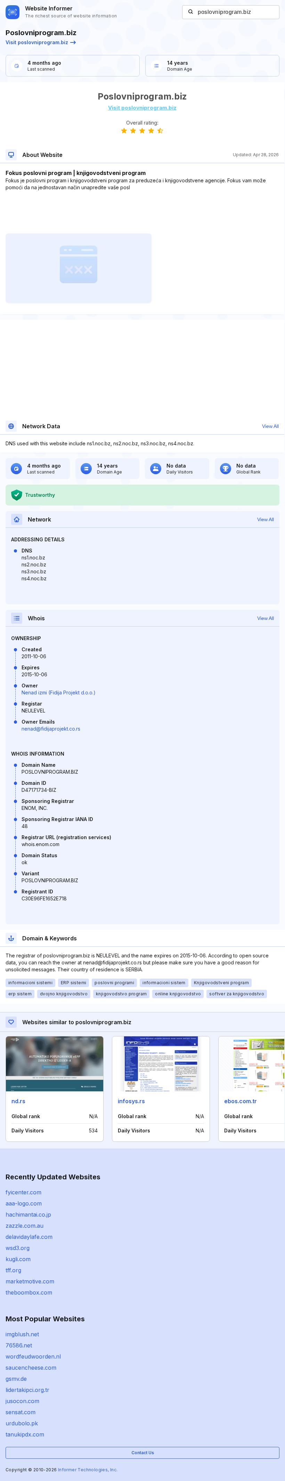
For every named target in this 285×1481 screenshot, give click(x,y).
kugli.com (18, 1259)
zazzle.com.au (24, 1225)
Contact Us (142, 1452)
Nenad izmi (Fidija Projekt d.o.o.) (59, 692)
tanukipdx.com (25, 1434)
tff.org (13, 1270)
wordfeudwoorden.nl (33, 1356)
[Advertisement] (142, 212)
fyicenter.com (23, 1192)
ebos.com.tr (240, 1101)
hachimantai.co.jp (28, 1214)
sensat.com (20, 1412)
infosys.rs (131, 1101)
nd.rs (18, 1101)
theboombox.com (29, 1292)
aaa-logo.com (24, 1203)
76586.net (19, 1345)
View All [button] (270, 426)
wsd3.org (18, 1247)
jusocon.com (22, 1401)
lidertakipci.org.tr (27, 1389)
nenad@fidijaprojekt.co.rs (51, 729)
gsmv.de (16, 1378)
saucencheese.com (31, 1367)
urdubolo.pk (22, 1423)
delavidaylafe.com (29, 1236)
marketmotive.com (30, 1281)
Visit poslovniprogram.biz (37, 42)
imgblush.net (22, 1334)
